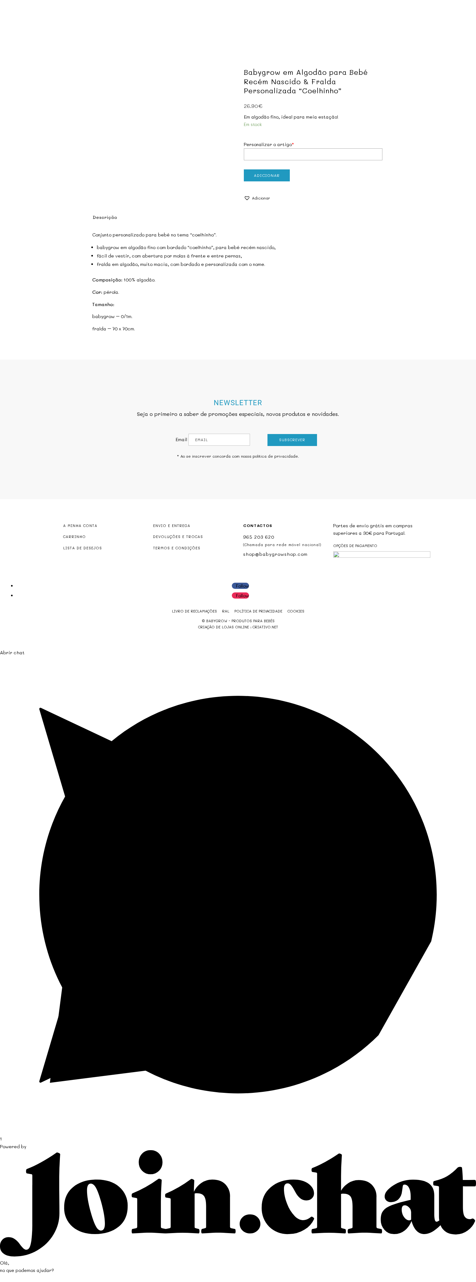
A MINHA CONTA (80, 525)
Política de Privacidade (258, 611)
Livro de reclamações (194, 611)
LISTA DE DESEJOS (82, 547)
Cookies (296, 611)
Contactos (304, 31)
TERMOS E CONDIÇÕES (176, 547)
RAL (225, 611)
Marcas (274, 31)
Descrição (105, 217)
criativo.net (265, 626)
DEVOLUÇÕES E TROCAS (178, 536)
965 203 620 (258, 537)
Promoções (243, 31)
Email (181, 439)
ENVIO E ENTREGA (171, 525)
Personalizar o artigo (269, 144)
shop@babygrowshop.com (431, 5)
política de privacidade (275, 456)
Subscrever (292, 439)
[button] (257, 198)
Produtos (203, 31)
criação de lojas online (223, 626)
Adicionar (267, 175)
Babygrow (171, 31)
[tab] (104, 217)
